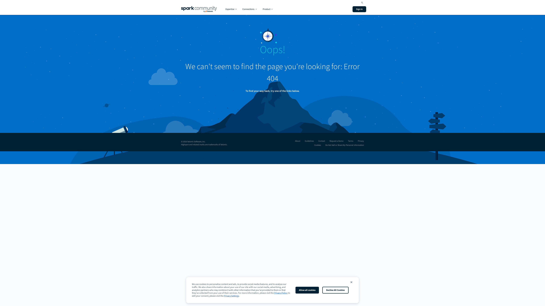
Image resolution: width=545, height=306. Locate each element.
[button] (351, 282)
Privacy (361, 141)
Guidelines (309, 141)
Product (266, 9)
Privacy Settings (231, 296)
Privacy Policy (280, 293)
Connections (248, 9)
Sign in (359, 9)
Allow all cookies (307, 290)
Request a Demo (336, 141)
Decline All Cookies (335, 290)
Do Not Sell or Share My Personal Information (344, 145)
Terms (350, 141)
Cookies (317, 145)
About (297, 141)
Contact (321, 141)
